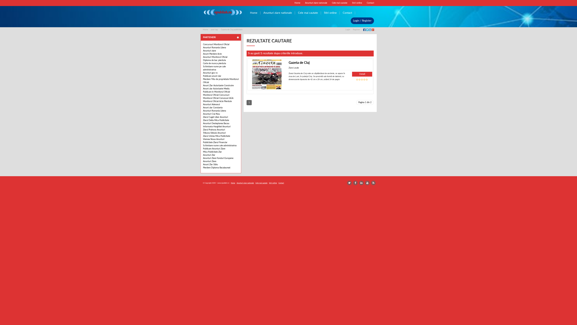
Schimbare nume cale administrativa (220, 146)
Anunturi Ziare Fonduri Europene (218, 158)
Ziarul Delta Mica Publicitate (216, 120)
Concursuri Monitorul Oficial (216, 44)
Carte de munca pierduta (214, 63)
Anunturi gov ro (210, 73)
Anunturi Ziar (209, 155)
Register (356, 30)
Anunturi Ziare (209, 161)
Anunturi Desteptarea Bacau (216, 123)
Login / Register (362, 20)
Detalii (362, 74)
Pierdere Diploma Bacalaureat (216, 168)
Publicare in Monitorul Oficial (216, 92)
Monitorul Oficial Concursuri (216, 95)
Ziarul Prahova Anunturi (214, 130)
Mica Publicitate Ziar (212, 152)
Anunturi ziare (209, 51)
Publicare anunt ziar (212, 76)
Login (347, 30)
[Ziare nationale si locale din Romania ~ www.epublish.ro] (222, 12)
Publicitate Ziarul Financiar (215, 142)
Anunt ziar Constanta (213, 108)
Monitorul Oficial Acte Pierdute (217, 101)
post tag (214, 30)
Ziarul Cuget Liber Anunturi (215, 117)
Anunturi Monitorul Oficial (215, 57)
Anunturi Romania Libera (214, 48)
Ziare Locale (294, 68)
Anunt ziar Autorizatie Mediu (216, 89)
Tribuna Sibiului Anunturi (214, 133)
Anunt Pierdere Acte (212, 54)
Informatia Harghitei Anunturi (216, 127)
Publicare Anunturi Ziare (214, 149)
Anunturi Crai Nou (211, 114)
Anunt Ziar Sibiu (210, 165)
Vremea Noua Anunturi (213, 139)
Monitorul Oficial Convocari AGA (218, 98)
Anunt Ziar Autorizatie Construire (218, 86)
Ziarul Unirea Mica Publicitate (216, 136)
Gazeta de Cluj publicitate (232, 30)
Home (205, 30)
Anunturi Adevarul (211, 105)
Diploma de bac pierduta (214, 60)
